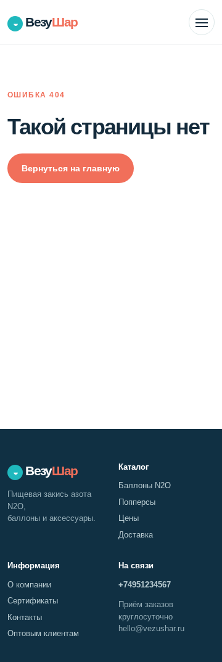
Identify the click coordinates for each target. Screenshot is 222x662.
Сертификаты (32, 600)
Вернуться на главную (71, 168)
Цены (128, 518)
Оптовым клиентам (43, 633)
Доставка (135, 534)
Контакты (24, 617)
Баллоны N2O (144, 485)
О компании (29, 584)
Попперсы (136, 502)
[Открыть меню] (202, 22)
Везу (45, 22)
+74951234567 (144, 584)
